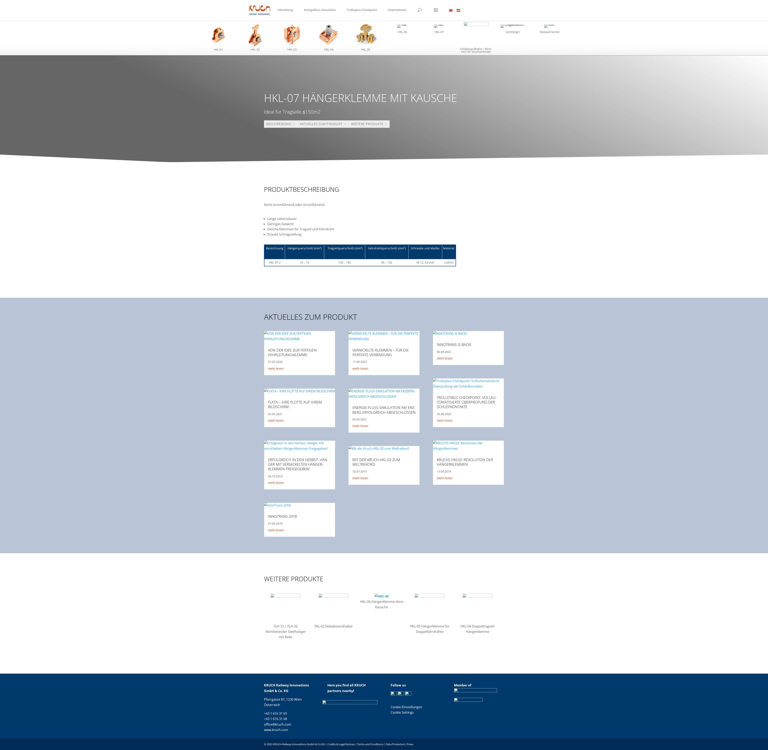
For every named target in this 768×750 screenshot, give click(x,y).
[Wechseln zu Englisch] (451, 10)
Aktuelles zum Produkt (321, 124)
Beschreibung (278, 124)
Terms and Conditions (370, 744)
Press (410, 744)
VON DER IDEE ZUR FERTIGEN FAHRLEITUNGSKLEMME (292, 352)
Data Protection (395, 744)
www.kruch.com (276, 730)
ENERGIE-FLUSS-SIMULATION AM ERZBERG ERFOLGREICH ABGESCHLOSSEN (384, 409)
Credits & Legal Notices (341, 744)
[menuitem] (285, 10)
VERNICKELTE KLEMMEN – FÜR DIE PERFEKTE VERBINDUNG (380, 352)
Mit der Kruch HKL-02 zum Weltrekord (376, 462)
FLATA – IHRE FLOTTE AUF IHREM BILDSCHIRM (295, 404)
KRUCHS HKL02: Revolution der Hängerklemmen (465, 462)
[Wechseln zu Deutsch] (458, 10)
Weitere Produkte (367, 124)
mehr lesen (276, 368)
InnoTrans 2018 (282, 516)
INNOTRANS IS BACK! (454, 344)
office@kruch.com (277, 724)
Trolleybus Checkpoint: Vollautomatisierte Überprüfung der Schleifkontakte (467, 402)
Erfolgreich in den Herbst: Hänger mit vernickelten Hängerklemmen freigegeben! (298, 464)
